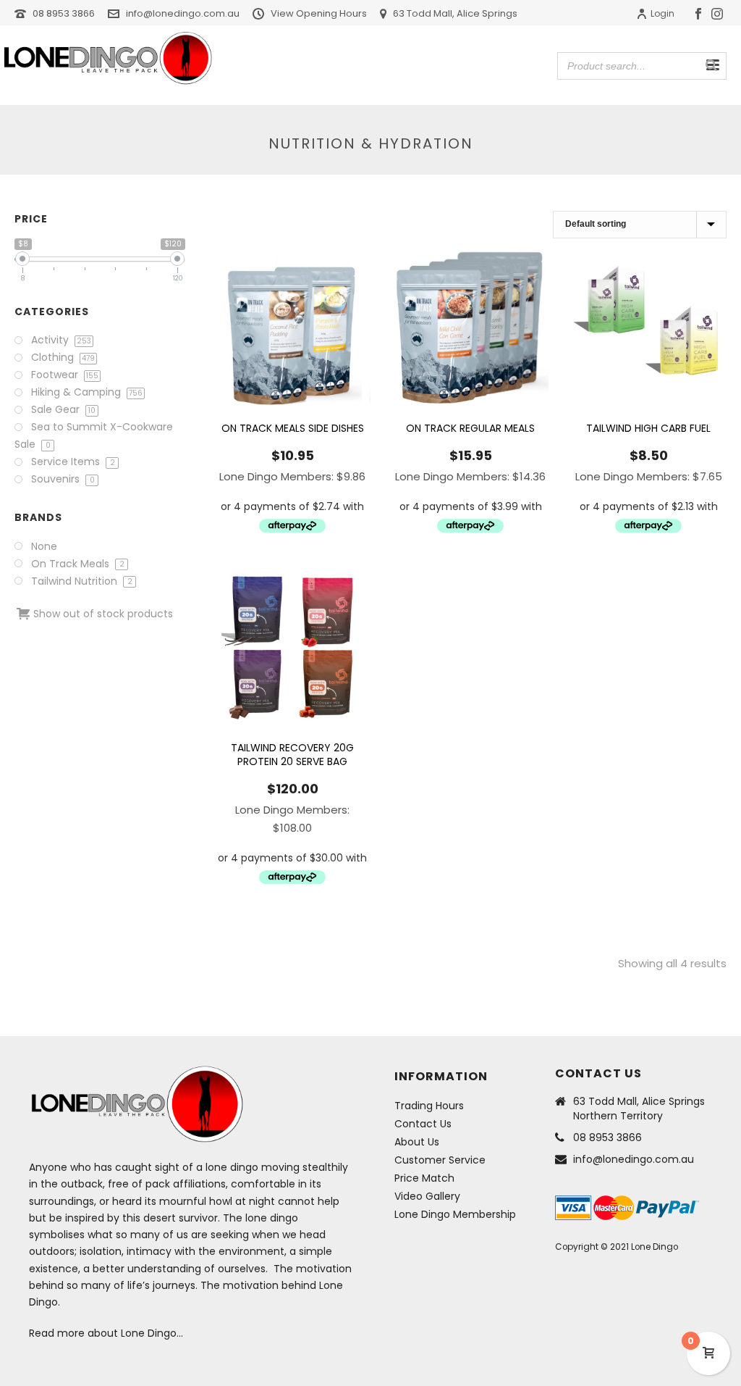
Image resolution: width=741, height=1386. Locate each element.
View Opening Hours (319, 13)
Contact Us (423, 1123)
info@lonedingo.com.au (183, 13)
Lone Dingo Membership (455, 1214)
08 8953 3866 (64, 13)
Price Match (424, 1178)
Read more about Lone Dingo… (106, 1333)
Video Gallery (427, 1196)
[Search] (711, 65)
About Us (416, 1142)
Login (662, 13)
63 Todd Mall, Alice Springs (455, 13)
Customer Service (440, 1160)
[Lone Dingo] (108, 58)
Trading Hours (429, 1105)
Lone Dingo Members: (292, 476)
